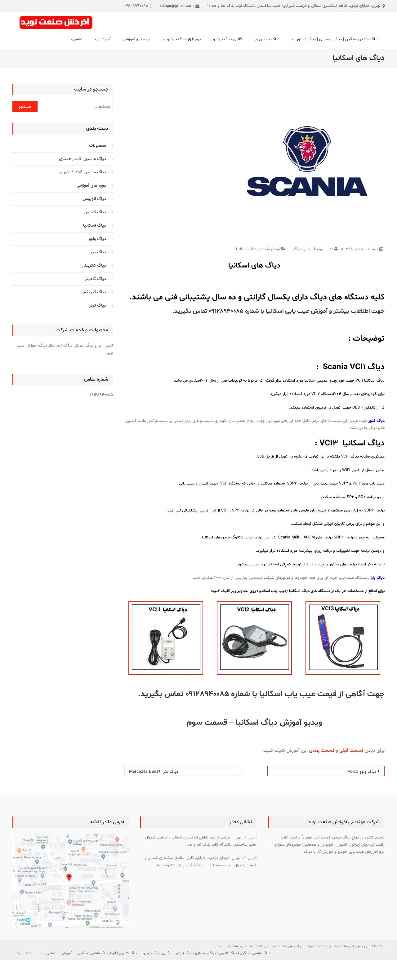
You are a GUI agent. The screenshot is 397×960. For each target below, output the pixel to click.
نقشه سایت (24, 953)
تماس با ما (74, 39)
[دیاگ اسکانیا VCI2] (254, 638)
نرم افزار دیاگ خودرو (184, 39)
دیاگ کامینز (95, 279)
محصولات (97, 145)
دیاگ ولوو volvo (362, 772)
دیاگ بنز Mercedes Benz (153, 772)
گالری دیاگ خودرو (227, 39)
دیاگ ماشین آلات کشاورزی (82, 172)
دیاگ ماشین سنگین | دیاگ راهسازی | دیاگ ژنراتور (337, 39)
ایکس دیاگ (302, 249)
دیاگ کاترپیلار (94, 265)
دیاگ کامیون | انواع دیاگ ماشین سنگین (107, 953)
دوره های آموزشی (136, 39)
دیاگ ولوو (97, 239)
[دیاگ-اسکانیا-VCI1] (165, 638)
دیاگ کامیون (269, 39)
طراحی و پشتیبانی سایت (234, 946)
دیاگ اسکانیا (246, 249)
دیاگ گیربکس (93, 292)
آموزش (105, 39)
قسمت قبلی (351, 750)
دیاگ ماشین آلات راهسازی (82, 159)
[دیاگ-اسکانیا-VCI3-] (343, 638)
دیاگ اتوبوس (94, 199)
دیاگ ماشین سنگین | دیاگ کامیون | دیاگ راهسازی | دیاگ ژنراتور (222, 953)
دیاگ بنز (98, 252)
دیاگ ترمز (97, 305)
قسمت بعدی (322, 750)
